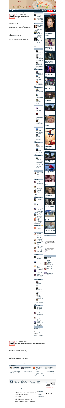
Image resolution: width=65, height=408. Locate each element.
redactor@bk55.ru (41, 391)
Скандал (46, 38)
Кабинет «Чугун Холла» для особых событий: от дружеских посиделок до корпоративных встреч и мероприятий (40, 19)
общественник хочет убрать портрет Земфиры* (39, 258)
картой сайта (17, 36)
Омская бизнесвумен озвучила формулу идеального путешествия (49, 125)
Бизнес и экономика (37, 197)
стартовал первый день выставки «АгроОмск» (40, 211)
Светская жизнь (47, 14)
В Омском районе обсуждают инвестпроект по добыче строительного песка (39, 220)
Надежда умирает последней (39, 181)
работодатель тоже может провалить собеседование (39, 240)
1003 (41, 263)
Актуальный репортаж (33, 383)
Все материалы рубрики (37, 223)
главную (15, 35)
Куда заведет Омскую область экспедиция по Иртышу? (50, 368)
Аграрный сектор (37, 225)
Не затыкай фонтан (39, 261)
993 (41, 212)
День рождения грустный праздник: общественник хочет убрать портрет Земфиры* (49, 62)
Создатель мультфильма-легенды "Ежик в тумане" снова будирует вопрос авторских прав (40, 323)
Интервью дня (36, 105)
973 (41, 217)
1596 (41, 272)
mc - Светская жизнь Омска (42, 9)
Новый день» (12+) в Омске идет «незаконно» (39, 267)
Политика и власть (23, 381)
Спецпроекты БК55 (37, 279)
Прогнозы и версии (37, 155)
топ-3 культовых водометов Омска (39, 262)
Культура (22, 383)
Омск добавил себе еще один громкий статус (39, 251)
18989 (42, 21)
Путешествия (47, 115)
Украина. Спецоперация (38, 69)
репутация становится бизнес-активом (40, 248)
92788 (43, 375)
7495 (41, 189)
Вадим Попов (39, 242)
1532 (52, 50)
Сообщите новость (51, 11)
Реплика (35, 23)
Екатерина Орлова (39, 247)
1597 (52, 76)
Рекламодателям (17, 382)
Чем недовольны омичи (38, 87)
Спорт (22, 384)
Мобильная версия (44, 11)
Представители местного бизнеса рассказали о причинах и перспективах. (16, 371)
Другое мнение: (36, 333)
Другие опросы (35, 335)
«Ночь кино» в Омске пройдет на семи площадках (49, 100)
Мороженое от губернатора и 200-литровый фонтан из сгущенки (40, 209)
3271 (41, 241)
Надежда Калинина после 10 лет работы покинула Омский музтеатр (39, 318)
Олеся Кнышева (39, 233)
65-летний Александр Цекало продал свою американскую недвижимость (40, 270)
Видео (31, 384)
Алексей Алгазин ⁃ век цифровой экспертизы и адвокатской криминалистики (40, 15)
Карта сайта (16, 383)
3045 (41, 177)
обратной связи (17, 40)
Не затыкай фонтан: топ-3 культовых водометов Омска (49, 112)
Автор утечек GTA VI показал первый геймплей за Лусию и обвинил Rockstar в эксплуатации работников (50, 246)
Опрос (38, 382)
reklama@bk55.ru (41, 396)
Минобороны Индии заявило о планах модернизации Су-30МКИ (49, 252)
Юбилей (46, 52)
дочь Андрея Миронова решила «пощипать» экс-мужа (40, 193)
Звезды (46, 65)
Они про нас (38, 381)
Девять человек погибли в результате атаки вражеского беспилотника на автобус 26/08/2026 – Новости (50, 238)
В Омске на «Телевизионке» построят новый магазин (39, 199)
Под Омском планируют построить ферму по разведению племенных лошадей (40, 228)
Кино (45, 128)
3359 (41, 246)
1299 (52, 148)
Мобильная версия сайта (49, 387)
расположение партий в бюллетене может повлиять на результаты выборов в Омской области (40, 245)
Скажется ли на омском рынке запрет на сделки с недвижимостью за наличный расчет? (27, 368)
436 (41, 310)
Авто (30, 381)
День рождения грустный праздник (39, 256)
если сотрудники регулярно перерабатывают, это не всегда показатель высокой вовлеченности (40, 236)
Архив (35, 46)
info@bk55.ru (40, 394)
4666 (41, 249)
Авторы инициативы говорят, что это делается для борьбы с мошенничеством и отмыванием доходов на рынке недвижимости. (28, 371)
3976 (41, 238)
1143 (41, 222)
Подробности (36, 254)
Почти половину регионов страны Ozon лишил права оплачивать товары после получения (50, 88)
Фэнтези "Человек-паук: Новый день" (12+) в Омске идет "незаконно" (49, 146)
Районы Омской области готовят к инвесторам (39, 367)
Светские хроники (37, 305)
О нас (15, 381)
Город (46, 103)
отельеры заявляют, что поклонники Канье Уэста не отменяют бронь (40, 183)
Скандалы (36, 179)
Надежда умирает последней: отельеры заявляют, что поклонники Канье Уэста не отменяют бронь (49, 48)
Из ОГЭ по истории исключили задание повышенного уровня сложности (49, 249)
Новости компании (23, 388)
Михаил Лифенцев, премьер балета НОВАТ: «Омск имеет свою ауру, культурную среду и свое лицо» (49, 34)
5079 (41, 320)
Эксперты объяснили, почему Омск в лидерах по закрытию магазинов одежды (16, 368)
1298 (41, 268)
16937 (41, 194)
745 (41, 206)
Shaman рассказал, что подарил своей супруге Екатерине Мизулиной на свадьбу (50, 242)
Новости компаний (37, 12)
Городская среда (37, 142)
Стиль (22, 387)
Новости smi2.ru (36, 196)
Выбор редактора (12, 365)
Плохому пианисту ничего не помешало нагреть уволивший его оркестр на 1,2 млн (40, 187)
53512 (19, 372)
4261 (41, 325)
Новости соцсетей (48, 151)
